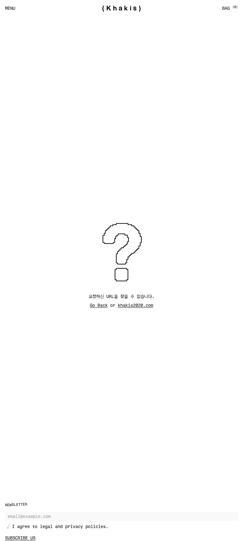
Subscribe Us (20, 537)
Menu (10, 8)
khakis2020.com (135, 305)
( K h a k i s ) (121, 8)
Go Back (99, 305)
